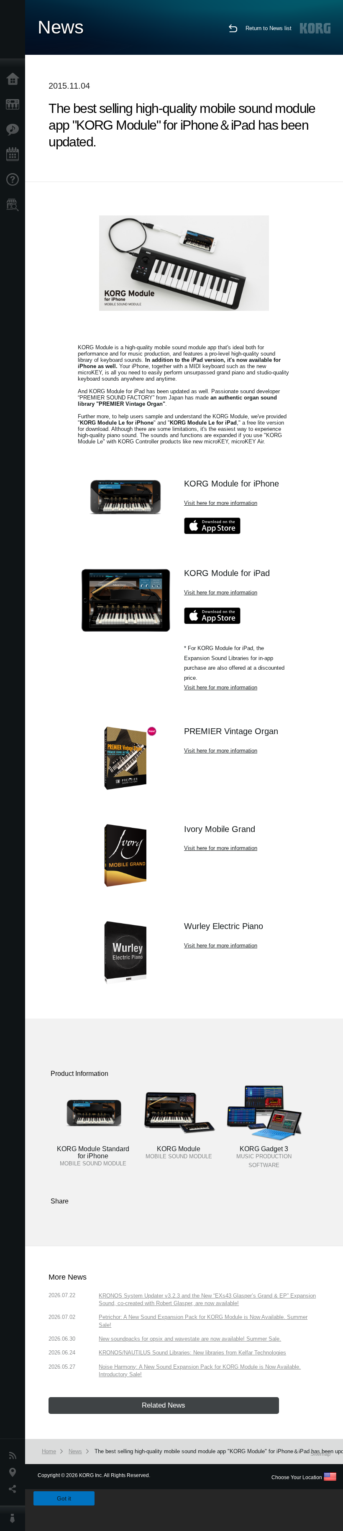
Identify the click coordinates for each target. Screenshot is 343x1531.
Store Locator (14, 205)
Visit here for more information (220, 503)
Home (14, 79)
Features (14, 129)
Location (14, 1472)
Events (14, 154)
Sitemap (320, 1454)
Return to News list (269, 28)
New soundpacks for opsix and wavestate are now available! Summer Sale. (190, 1339)
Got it (64, 1498)
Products (14, 104)
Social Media (14, 1489)
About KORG (14, 1518)
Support (14, 179)
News (14, 1455)
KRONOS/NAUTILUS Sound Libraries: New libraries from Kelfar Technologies (192, 1352)
